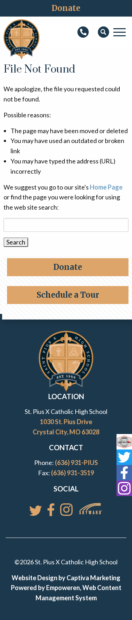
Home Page (106, 187)
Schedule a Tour (68, 295)
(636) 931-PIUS (76, 462)
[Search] (103, 32)
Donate (66, 8)
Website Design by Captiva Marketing (66, 578)
